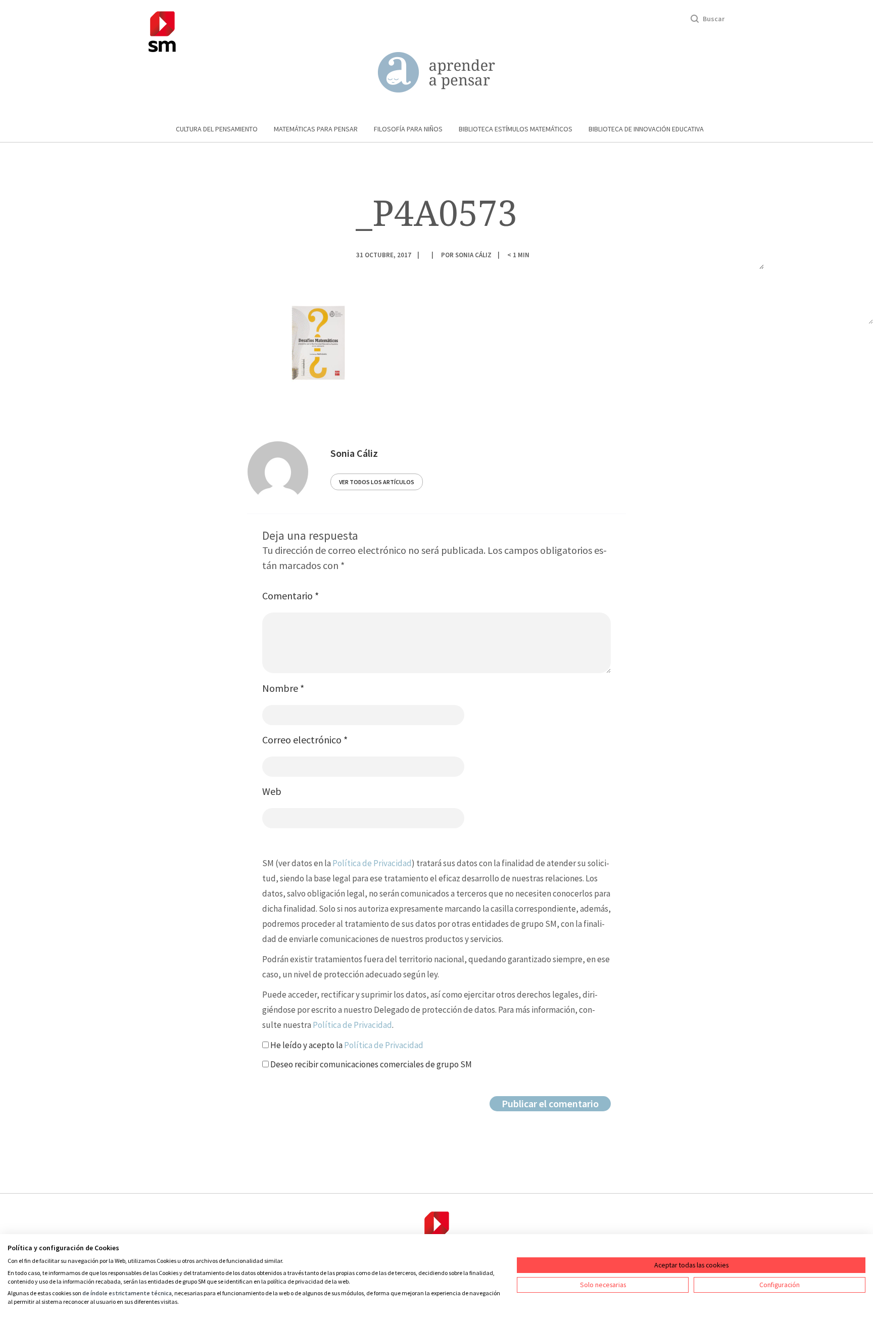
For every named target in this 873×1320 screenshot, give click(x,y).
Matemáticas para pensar (316, 128)
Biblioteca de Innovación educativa (646, 128)
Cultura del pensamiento (217, 128)
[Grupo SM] (162, 30)
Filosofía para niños (408, 128)
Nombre (283, 688)
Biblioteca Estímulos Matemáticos (515, 128)
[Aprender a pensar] (436, 72)
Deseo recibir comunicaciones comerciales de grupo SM (370, 1064)
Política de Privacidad (372, 863)
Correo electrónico (305, 739)
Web (271, 791)
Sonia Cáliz (473, 254)
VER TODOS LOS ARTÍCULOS (376, 482)
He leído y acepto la (346, 1045)
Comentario (290, 595)
